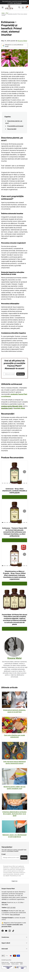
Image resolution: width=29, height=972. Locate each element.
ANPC (21, 963)
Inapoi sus (14, 881)
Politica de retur (5, 962)
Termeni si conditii (6, 963)
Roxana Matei (22, 41)
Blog (7, 12)
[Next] (24, 471)
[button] (26, 7)
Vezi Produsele (18, 3)
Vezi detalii (14, 497)
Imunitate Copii (6, 408)
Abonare (24, 857)
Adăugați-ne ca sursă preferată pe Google (14, 45)
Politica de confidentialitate (16, 962)
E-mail (3, 854)
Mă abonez (20, 374)
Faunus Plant (8, 960)
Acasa (3, 12)
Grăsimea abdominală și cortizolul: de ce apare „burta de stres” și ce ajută (14, 813)
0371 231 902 (11, 907)
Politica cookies (15, 963)
